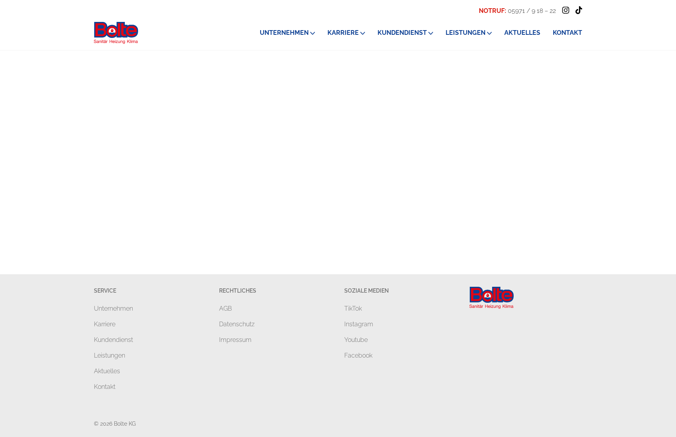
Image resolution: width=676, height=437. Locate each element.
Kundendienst (113, 339)
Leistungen (109, 355)
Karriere (104, 324)
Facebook (358, 355)
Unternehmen (113, 308)
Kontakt (104, 386)
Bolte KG (125, 424)
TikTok (353, 308)
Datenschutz (237, 324)
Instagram (358, 324)
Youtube (356, 339)
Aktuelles (107, 371)
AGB (225, 308)
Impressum (235, 339)
